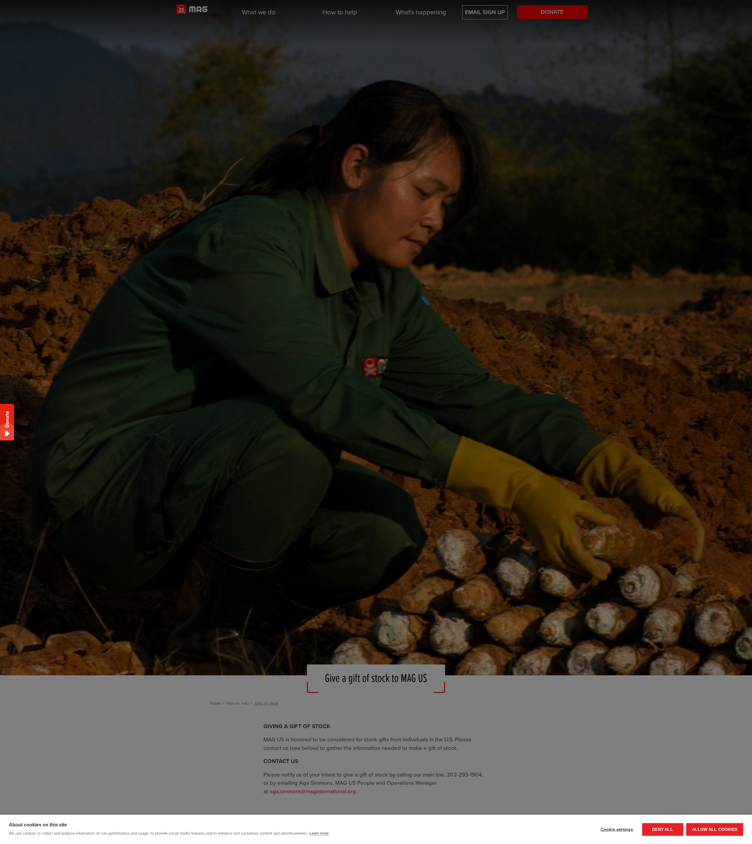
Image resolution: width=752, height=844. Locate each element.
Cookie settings (617, 829)
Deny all (662, 829)
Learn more (319, 833)
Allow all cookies (714, 829)
